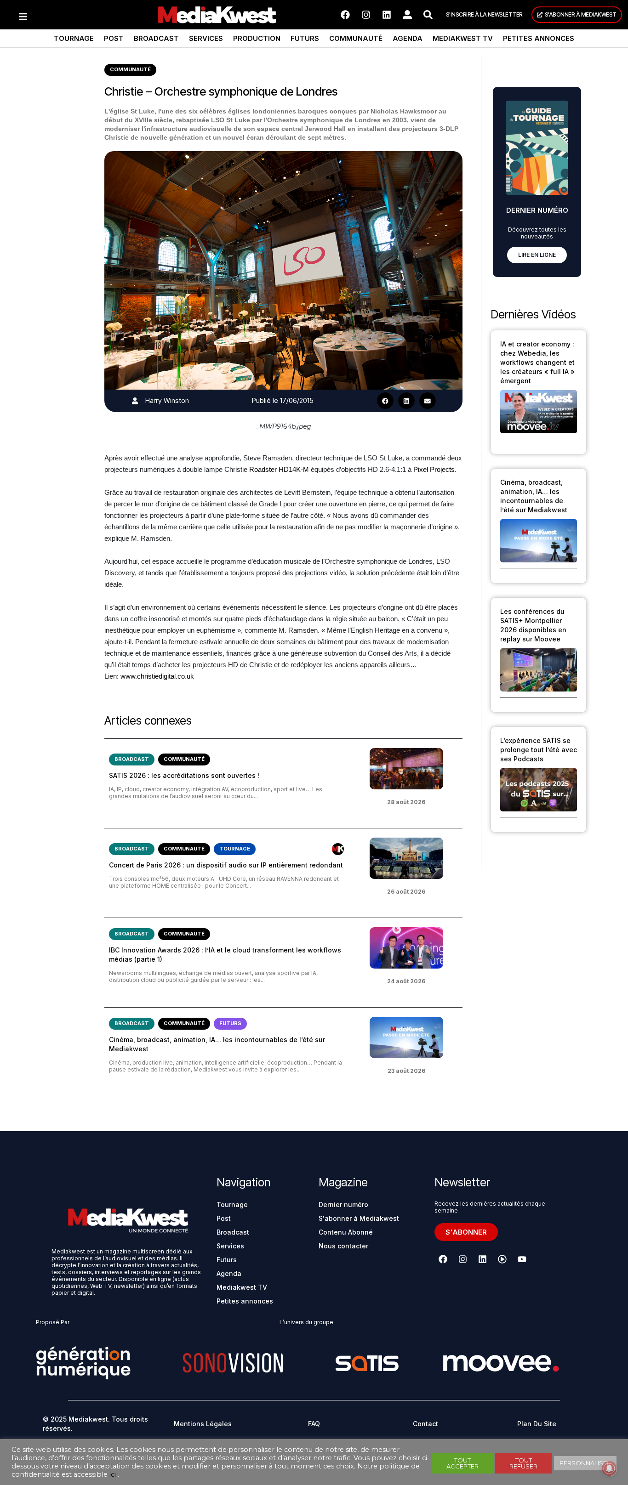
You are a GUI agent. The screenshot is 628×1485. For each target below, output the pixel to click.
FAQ (314, 1424)
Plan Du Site (536, 1424)
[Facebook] (345, 15)
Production (256, 38)
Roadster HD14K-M (279, 469)
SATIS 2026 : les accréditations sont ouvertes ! (184, 775)
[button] (385, 400)
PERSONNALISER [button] (585, 1463)
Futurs (305, 38)
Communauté (356, 38)
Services (206, 38)
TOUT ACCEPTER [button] (462, 1463)
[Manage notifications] (609, 1468)
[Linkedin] (386, 15)
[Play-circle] (502, 1259)
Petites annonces (538, 38)
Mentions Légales (203, 1424)
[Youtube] (522, 1259)
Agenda (407, 38)
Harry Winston (167, 400)
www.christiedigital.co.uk (157, 676)
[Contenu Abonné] (338, 849)
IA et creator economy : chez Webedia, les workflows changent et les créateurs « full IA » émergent (537, 362)
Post (114, 38)
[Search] (428, 15)
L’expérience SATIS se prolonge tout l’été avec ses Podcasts (538, 750)
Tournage (74, 38)
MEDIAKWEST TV (463, 38)
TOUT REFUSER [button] (523, 1463)
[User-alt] (407, 15)
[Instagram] (366, 15)
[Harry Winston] (134, 400)
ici (112, 1474)
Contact (425, 1424)
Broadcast (156, 38)
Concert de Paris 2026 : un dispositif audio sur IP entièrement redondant (226, 865)
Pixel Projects (434, 469)
